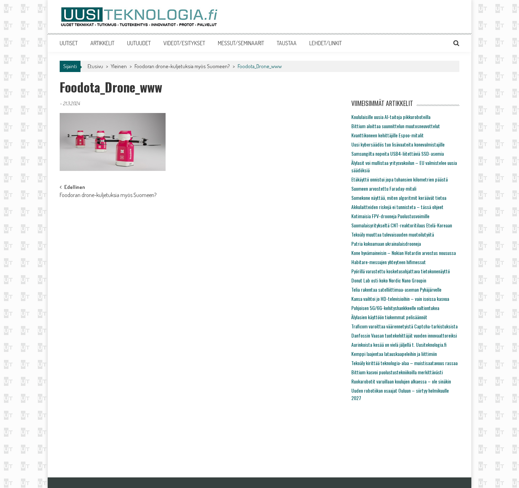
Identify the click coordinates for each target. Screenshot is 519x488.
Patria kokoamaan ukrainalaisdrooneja (386, 243)
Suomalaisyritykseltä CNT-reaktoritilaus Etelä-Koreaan (401, 225)
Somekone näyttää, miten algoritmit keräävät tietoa (398, 197)
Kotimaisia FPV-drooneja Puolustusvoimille (390, 216)
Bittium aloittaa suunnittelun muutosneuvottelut (395, 126)
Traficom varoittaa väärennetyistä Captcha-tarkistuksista (404, 326)
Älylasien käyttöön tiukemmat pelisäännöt (389, 317)
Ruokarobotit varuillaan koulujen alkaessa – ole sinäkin (401, 381)
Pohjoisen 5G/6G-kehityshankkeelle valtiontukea (395, 307)
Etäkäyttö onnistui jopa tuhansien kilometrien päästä (399, 179)
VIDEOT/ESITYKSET (184, 43)
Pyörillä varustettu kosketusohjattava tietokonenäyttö (400, 271)
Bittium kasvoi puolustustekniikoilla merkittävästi (397, 372)
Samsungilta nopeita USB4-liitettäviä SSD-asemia (397, 153)
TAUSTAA (287, 43)
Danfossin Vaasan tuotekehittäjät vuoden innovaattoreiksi (404, 335)
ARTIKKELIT (102, 43)
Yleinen (119, 66)
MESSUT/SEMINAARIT (241, 43)
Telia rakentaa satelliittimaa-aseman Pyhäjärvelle (396, 289)
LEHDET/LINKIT (325, 43)
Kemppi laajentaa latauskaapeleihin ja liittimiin (394, 353)
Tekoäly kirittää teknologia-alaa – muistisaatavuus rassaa (404, 363)
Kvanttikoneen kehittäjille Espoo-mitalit (387, 135)
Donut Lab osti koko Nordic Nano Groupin (388, 280)
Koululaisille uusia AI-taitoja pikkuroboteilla (390, 116)
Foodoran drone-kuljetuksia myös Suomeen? (182, 66)
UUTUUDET (139, 43)
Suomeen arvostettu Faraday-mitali (383, 188)
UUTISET (69, 43)
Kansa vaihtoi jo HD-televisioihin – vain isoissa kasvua (400, 298)
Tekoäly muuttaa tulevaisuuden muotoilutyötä (392, 234)
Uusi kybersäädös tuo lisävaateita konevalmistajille (398, 144)
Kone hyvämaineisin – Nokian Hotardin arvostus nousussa (403, 252)
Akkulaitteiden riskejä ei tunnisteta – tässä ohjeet (397, 206)
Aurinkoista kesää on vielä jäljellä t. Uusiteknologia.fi (399, 344)
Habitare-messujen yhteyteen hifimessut (388, 262)
